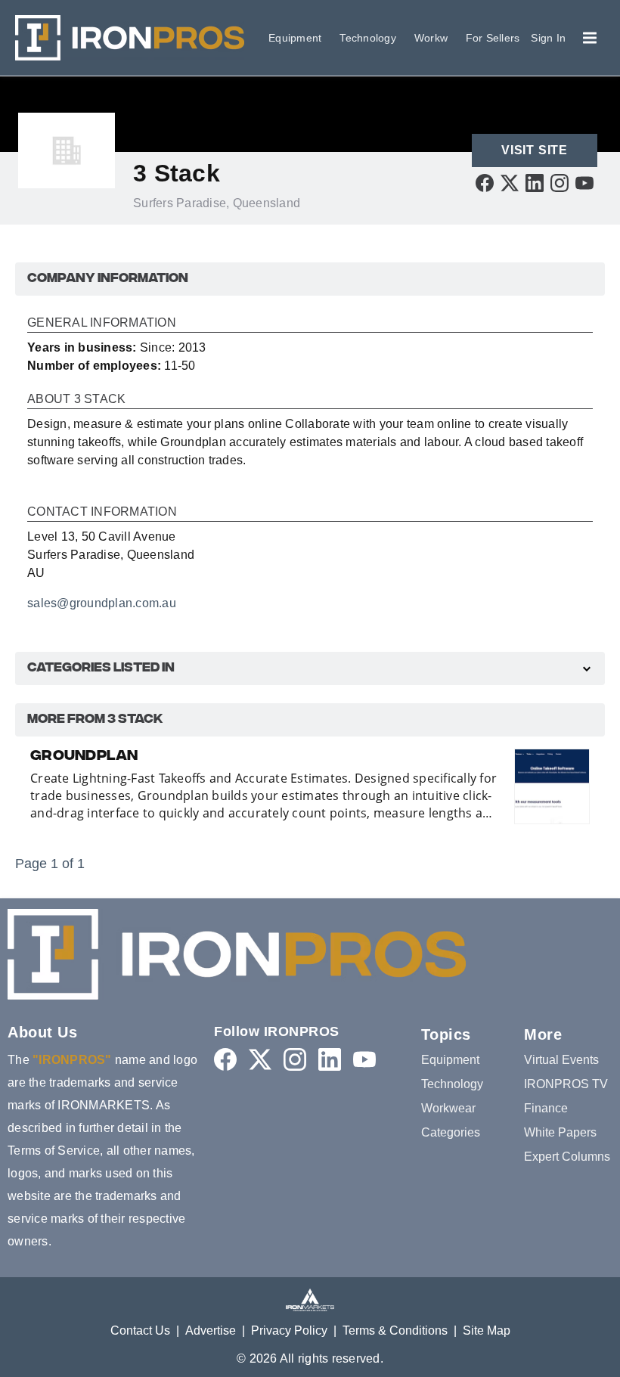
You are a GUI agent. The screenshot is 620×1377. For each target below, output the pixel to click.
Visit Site (534, 150)
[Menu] (590, 38)
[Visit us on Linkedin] (534, 182)
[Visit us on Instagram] (559, 182)
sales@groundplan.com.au (101, 603)
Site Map (486, 1330)
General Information (101, 323)
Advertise (210, 1330)
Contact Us (140, 1330)
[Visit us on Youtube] (584, 182)
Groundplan (84, 757)
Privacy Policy (289, 1330)
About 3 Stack (76, 399)
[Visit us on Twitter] (510, 182)
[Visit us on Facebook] (485, 182)
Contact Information (102, 512)
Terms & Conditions (395, 1330)
